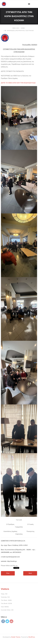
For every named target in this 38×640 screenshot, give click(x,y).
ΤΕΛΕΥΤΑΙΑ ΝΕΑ (29, 30)
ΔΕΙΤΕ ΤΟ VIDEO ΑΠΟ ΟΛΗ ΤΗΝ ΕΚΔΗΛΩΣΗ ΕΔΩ (18, 83)
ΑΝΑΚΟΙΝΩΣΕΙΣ (11, 30)
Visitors (5, 589)
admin (23, 28)
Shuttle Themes (15, 637)
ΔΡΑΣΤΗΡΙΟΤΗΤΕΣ (20, 30)
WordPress (31, 637)
